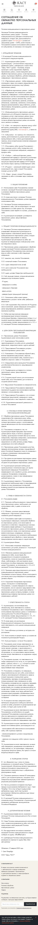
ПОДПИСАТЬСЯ (30, 904)
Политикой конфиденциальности (24, 908)
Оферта (3, 890)
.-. (17, 41)
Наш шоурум (5, 883)
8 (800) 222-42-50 (19, 6)
